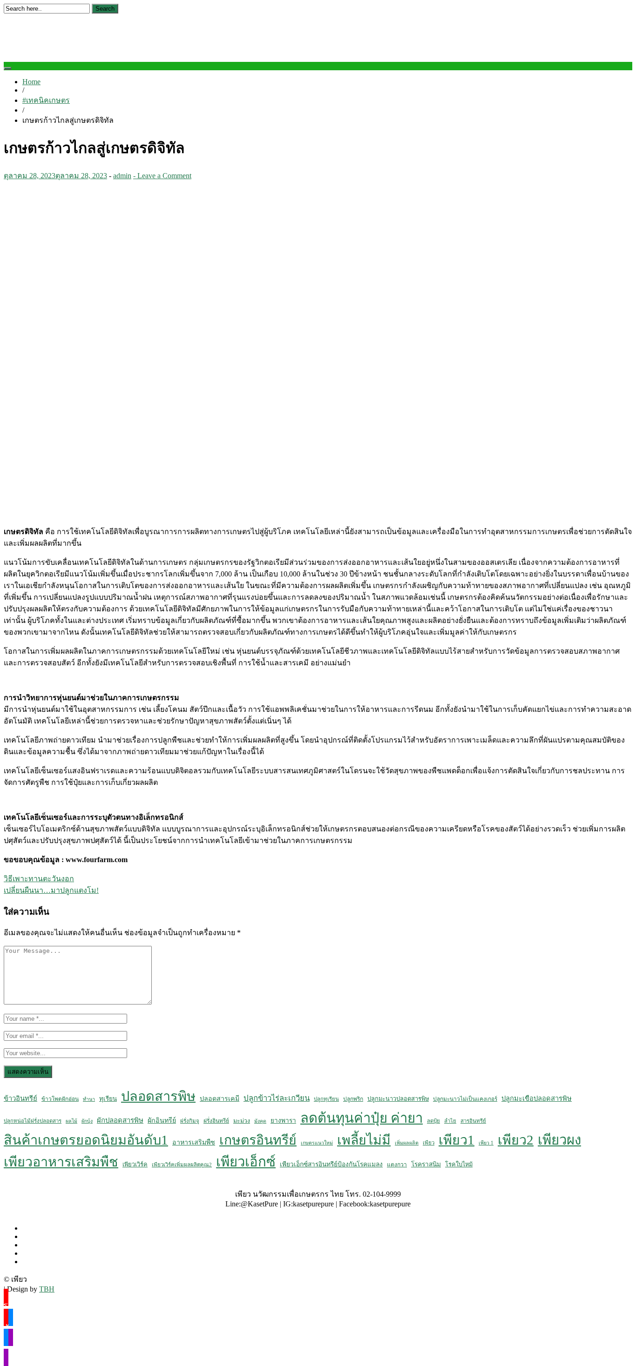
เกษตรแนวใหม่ (317, 1142)
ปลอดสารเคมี (219, 1098)
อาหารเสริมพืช (193, 1142)
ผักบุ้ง (87, 1121)
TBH (46, 1289)
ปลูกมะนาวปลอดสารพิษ (398, 1099)
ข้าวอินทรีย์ (20, 1098)
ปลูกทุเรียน (326, 1099)
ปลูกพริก (353, 1099)
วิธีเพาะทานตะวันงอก (39, 879)
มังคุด (260, 1121)
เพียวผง (559, 1139)
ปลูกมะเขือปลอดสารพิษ (536, 1098)
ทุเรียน (108, 1098)
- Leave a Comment (162, 176)
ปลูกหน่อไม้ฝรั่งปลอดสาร (32, 1121)
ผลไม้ (71, 1121)
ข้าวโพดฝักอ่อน (60, 1099)
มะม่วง (241, 1121)
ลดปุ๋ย (433, 1121)
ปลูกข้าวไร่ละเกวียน (277, 1098)
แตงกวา (397, 1164)
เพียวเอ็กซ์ (246, 1161)
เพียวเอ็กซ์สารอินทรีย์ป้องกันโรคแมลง (331, 1164)
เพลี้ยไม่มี (364, 1140)
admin (122, 176)
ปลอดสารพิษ (158, 1096)
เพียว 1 (486, 1142)
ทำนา (89, 1099)
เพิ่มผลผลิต (407, 1142)
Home (31, 82)
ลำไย (450, 1121)
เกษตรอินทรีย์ (258, 1140)
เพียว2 (516, 1139)
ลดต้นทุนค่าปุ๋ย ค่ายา (361, 1118)
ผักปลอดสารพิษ (120, 1120)
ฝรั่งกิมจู (189, 1121)
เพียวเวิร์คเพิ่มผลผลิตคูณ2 (182, 1164)
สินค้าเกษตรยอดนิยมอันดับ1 (86, 1139)
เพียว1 (456, 1139)
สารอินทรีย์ (473, 1121)
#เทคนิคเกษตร (46, 100)
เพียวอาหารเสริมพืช (61, 1161)
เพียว (428, 1142)
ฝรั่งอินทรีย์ (216, 1121)
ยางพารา (283, 1120)
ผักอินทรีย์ (162, 1120)
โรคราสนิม (426, 1164)
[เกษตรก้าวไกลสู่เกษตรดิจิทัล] (171, 514)
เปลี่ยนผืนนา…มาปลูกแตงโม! (51, 890)
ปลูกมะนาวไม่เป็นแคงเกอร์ (465, 1099)
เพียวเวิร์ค (135, 1164)
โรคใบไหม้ (459, 1164)
